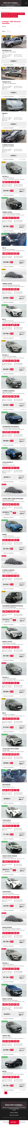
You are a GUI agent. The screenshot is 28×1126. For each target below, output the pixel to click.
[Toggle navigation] (26, 3)
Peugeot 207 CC (14, 13)
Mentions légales (14, 1112)
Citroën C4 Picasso (6, 16)
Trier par (4, 26)
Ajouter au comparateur (9, 64)
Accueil (14, 1110)
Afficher (4, 31)
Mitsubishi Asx (5, 13)
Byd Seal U (14, 16)
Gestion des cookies (14, 1115)
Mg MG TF (22, 13)
